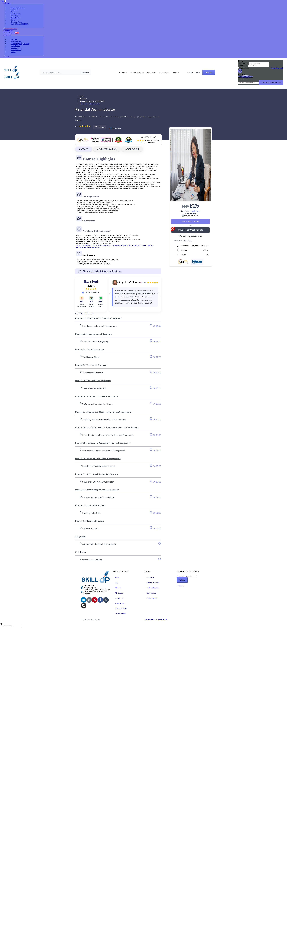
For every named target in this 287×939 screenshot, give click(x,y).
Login (6, 57)
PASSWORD (243, 66)
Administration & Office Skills (93, 101)
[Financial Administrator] (190, 165)
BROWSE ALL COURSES (19, 24)
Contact (13, 52)
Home (117, 577)
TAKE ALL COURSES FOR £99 (190, 230)
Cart (191, 72)
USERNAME (243, 63)
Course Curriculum (106, 149)
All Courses (123, 72)
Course (84, 98)
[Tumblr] (106, 600)
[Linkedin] (83, 600)
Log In (198, 72)
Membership (8, 31)
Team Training (11, 33)
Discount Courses (137, 72)
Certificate (150, 577)
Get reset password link (271, 83)
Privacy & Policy (121, 608)
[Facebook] (100, 600)
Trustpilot (180, 586)
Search (86, 73)
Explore (7, 35)
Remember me (245, 68)
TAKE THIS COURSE (190, 221)
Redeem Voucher (153, 588)
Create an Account (245, 77)
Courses (7, 3)
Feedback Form (120, 614)
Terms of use (119, 603)
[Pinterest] (95, 600)
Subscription (151, 593)
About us (118, 588)
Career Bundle (164, 72)
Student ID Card (153, 583)
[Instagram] (83, 605)
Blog (116, 583)
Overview (83, 149)
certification (132, 149)
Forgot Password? (277, 68)
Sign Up (209, 72)
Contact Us (119, 598)
